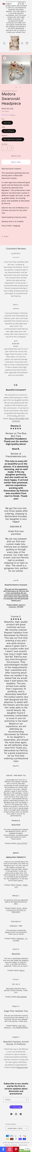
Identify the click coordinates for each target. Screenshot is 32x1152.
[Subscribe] (26, 1099)
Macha (22, 970)
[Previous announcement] (3, 17)
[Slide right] (20, 87)
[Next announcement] (28, 17)
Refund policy (23, 1145)
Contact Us (25, 1150)
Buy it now (16, 162)
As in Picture (9, 131)
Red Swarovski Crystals (13, 139)
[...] (17, 416)
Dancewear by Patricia (15, 1142)
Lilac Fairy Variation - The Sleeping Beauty (16, 1026)
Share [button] (6, 236)
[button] (4, 43)
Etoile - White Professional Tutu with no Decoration (16, 910)
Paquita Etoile (22, 1067)
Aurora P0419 (22, 843)
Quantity (4, 144)
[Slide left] (12, 87)
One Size (7, 123)
